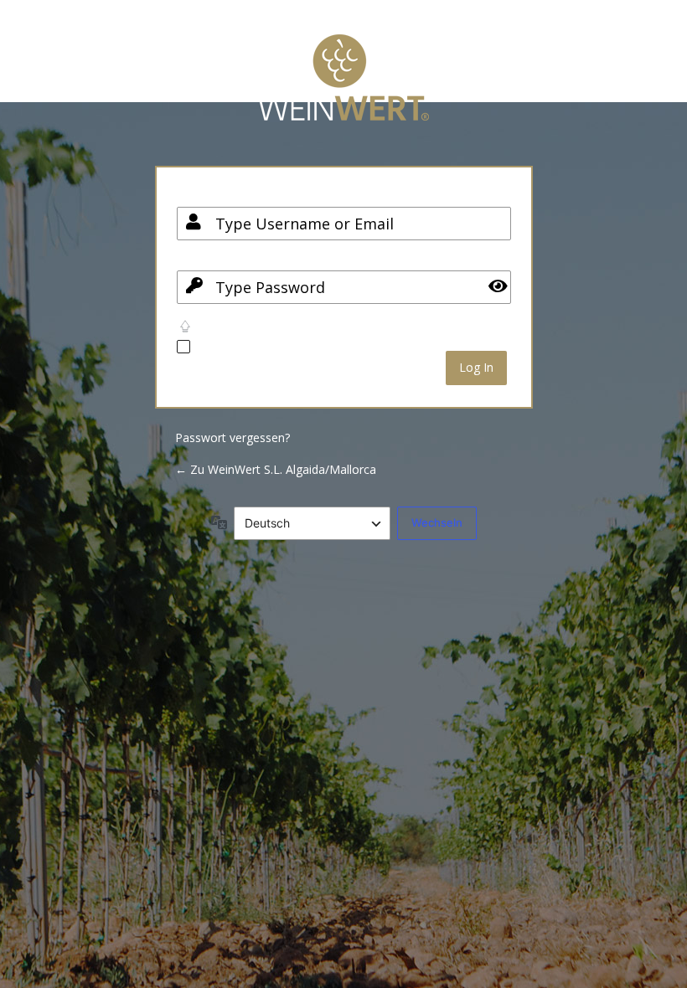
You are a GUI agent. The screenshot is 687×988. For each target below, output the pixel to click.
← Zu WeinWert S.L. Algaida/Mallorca (275, 469)
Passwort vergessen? (232, 437)
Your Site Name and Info (343, 90)
